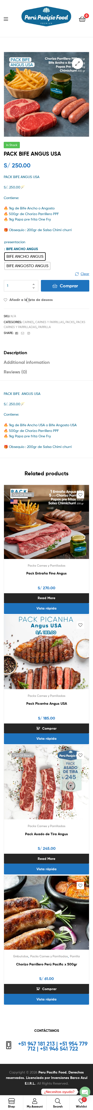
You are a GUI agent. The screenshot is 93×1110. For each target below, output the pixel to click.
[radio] (25, 256)
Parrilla (44, 327)
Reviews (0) (15, 372)
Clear (85, 274)
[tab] (46, 352)
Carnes (28, 322)
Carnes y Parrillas (49, 322)
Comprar (69, 286)
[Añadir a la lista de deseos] (80, 495)
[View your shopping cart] (82, 18)
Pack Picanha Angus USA (46, 703)
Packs (70, 322)
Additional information (27, 362)
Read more (46, 598)
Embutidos (20, 956)
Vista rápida (46, 608)
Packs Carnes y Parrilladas (46, 565)
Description (15, 352)
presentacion (14, 242)
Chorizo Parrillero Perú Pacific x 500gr (46, 964)
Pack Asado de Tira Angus (46, 834)
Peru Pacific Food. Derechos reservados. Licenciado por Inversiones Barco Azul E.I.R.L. (46, 1078)
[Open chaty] (85, 1092)
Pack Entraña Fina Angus (46, 573)
